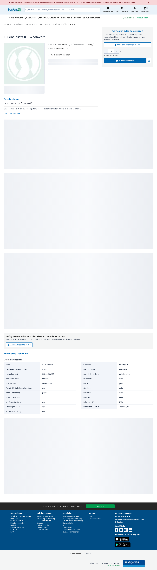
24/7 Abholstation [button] (44, 521)
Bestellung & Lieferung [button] (46, 518)
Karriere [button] (13, 530)
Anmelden (100, 506)
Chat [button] (90, 516)
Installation (19, 24)
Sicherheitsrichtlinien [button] (71, 530)
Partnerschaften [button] (17, 527)
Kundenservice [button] (95, 518)
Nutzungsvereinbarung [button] (72, 518)
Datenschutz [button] (68, 523)
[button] (88, 553)
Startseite (8, 24)
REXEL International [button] (71, 532)
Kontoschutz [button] (42, 527)
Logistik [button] (13, 525)
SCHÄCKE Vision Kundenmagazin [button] (17, 522)
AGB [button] (64, 525)
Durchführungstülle (59, 24)
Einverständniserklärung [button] (73, 521)
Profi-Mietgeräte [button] (43, 525)
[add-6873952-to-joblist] (149, 60)
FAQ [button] (12, 532)
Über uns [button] (14, 518)
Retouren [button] (40, 523)
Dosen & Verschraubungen (37, 24)
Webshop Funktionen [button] (45, 516)
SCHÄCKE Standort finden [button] (20, 516)
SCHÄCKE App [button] (42, 530)
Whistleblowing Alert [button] (71, 516)
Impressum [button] (67, 527)
